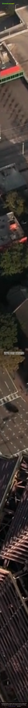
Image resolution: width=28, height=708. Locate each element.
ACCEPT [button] (19, 706)
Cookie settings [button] (11, 706)
